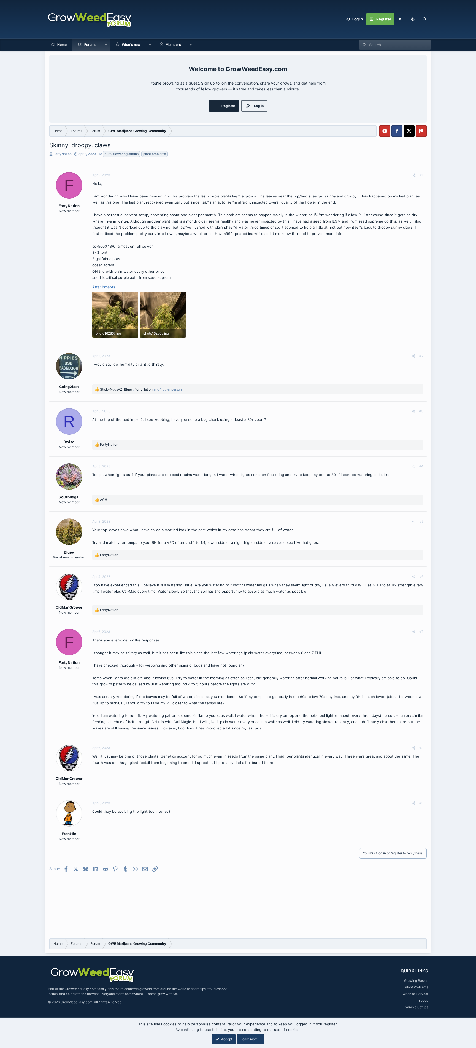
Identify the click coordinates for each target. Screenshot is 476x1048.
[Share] (414, 175)
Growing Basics (416, 981)
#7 (421, 632)
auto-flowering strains (122, 154)
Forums (90, 44)
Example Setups (416, 1007)
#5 (421, 521)
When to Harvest (415, 994)
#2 (421, 356)
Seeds (423, 1000)
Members (173, 44)
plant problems (154, 154)
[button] (413, 19)
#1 (421, 175)
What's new (131, 44)
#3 (421, 411)
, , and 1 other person (141, 389)
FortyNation (62, 154)
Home (62, 44)
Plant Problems (416, 987)
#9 (421, 803)
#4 (421, 466)
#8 (421, 748)
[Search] (425, 19)
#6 (421, 576)
